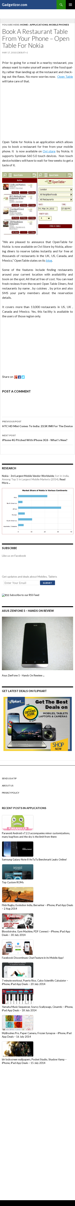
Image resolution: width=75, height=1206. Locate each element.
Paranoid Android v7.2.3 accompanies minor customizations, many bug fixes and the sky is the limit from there (36, 835)
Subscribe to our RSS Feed (24, 595)
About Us (7, 785)
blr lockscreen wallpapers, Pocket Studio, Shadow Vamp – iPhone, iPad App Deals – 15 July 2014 (34, 1061)
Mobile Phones (59, 24)
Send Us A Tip (9, 778)
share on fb (19, 377)
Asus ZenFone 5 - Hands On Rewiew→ (23, 675)
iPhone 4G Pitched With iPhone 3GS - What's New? (34, 438)
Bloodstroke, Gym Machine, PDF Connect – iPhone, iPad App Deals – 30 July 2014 (36, 933)
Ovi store (49, 151)
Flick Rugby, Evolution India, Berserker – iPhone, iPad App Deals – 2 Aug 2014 (37, 907)
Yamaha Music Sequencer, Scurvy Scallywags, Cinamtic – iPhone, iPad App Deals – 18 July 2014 (37, 1008)
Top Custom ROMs (13, 882)
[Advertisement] (31, 112)
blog (49, 260)
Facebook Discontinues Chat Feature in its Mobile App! (33, 957)
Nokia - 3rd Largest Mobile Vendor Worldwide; (28, 475)
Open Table (65, 76)
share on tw (23, 377)
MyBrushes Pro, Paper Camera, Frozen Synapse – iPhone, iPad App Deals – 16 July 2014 (37, 1035)
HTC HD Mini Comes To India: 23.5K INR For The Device (37, 424)
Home (24, 24)
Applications (39, 24)
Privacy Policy (10, 792)
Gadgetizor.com (14, 5)
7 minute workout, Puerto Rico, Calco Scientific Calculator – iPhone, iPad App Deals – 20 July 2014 (35, 982)
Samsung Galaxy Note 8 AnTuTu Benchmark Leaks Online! (34, 859)
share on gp (15, 377)
